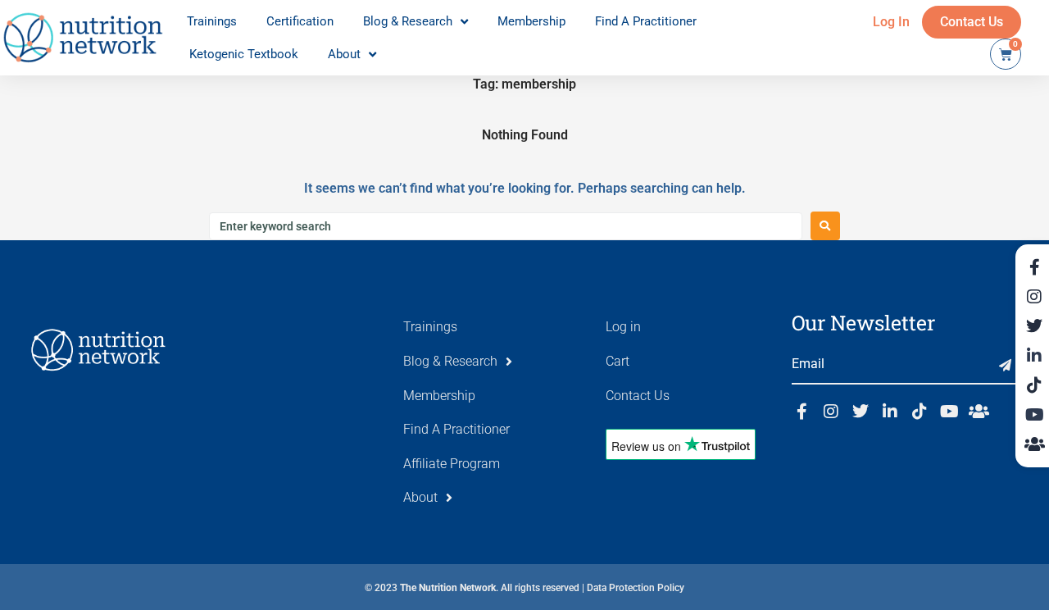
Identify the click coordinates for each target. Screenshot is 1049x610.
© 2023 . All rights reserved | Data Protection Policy (524, 588)
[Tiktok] (919, 411)
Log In (891, 22)
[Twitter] (860, 411)
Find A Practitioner (646, 21)
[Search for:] (505, 226)
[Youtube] (949, 411)
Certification (300, 21)
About (344, 54)
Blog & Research (407, 21)
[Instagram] (831, 411)
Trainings (212, 21)
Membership (531, 21)
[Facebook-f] (801, 411)
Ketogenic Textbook (243, 54)
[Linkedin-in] (890, 411)
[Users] (978, 411)
